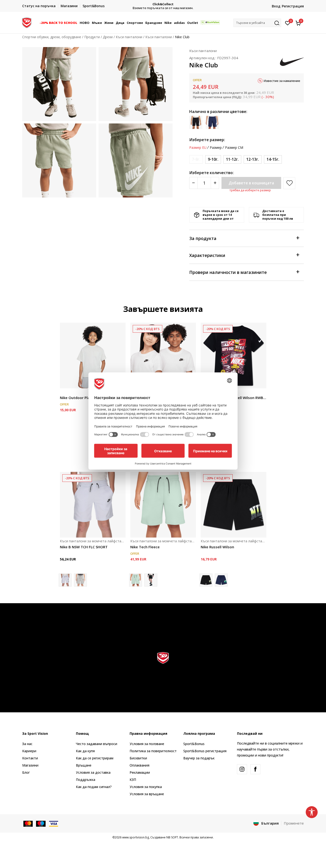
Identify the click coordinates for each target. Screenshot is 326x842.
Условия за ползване (147, 743)
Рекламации (140, 772)
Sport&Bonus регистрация (204, 751)
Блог (26, 772)
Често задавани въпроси (96, 743)
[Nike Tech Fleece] (163, 505)
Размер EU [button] (197, 147)
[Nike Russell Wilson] (233, 505)
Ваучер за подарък (199, 758)
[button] (78, 22)
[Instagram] (242, 769)
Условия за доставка (93, 772)
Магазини (30, 765)
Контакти (30, 758)
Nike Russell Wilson (217, 546)
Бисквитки (138, 758)
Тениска (66, 392)
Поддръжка (85, 779)
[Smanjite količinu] (193, 183)
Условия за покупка (146, 786)
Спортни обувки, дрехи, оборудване (51, 37)
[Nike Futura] (163, 355)
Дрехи (108, 37)
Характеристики (207, 255)
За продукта (202, 238)
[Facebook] (255, 769)
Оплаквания (139, 765)
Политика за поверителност (153, 751)
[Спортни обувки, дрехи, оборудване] (26, 22)
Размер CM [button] (234, 147)
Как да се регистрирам (94, 758)
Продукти (92, 37)
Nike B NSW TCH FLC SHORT (84, 546)
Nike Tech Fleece (145, 546)
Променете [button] (294, 823)
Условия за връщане (147, 794)
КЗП (133, 779)
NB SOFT (172, 837)
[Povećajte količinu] (215, 183)
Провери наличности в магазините (228, 272)
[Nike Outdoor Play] (93, 355)
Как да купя (85, 751)
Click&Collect (163, 4)
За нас (27, 743)
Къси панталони (129, 37)
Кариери (29, 751)
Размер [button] (216, 147)
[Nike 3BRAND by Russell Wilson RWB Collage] (233, 355)
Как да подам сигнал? (94, 786)
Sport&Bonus (194, 743)
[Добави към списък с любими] (260, 382)
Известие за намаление (282, 81)
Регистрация (293, 6)
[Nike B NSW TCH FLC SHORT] (93, 505)
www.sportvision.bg (135, 837)
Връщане (83, 765)
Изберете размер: (207, 140)
